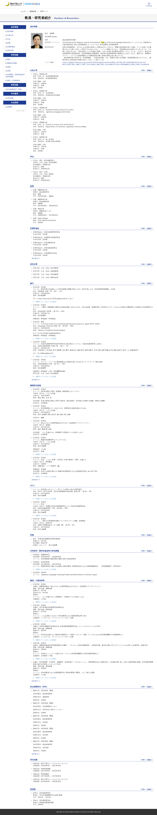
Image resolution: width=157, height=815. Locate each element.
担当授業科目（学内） (15, 89)
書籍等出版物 (12, 63)
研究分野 (10, 50)
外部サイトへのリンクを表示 (45, 302)
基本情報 (10, 31)
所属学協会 (11, 47)
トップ (23, 11)
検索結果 (33, 11)
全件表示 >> (36, 258)
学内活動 (10, 98)
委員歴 (9, 107)
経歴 (8, 43)
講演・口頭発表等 (13, 80)
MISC (9, 67)
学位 (8, 39)
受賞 (8, 71)
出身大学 (10, 35)
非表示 (149, 70)
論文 (8, 59)
